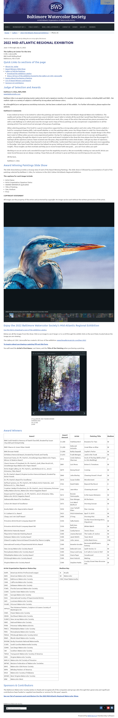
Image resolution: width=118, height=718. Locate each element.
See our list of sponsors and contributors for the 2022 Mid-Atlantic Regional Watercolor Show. (41, 696)
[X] (104, 707)
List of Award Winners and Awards (18, 80)
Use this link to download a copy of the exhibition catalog (25, 330)
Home (7, 33)
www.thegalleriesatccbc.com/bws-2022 (71, 340)
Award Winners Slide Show (15, 69)
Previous (33, 413)
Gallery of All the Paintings (15, 71)
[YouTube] (108, 707)
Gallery (14, 33)
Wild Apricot (92, 716)
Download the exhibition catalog (19, 73)
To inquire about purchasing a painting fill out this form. (26, 344)
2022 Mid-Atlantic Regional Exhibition (34, 33)
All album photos (39, 353)
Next (84, 413)
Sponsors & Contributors (14, 83)
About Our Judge (11, 66)
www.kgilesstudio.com (12, 94)
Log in (107, 2)
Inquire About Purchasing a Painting (18, 78)
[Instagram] (112, 707)
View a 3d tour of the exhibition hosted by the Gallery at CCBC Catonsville (34, 76)
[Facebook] (101, 707)
